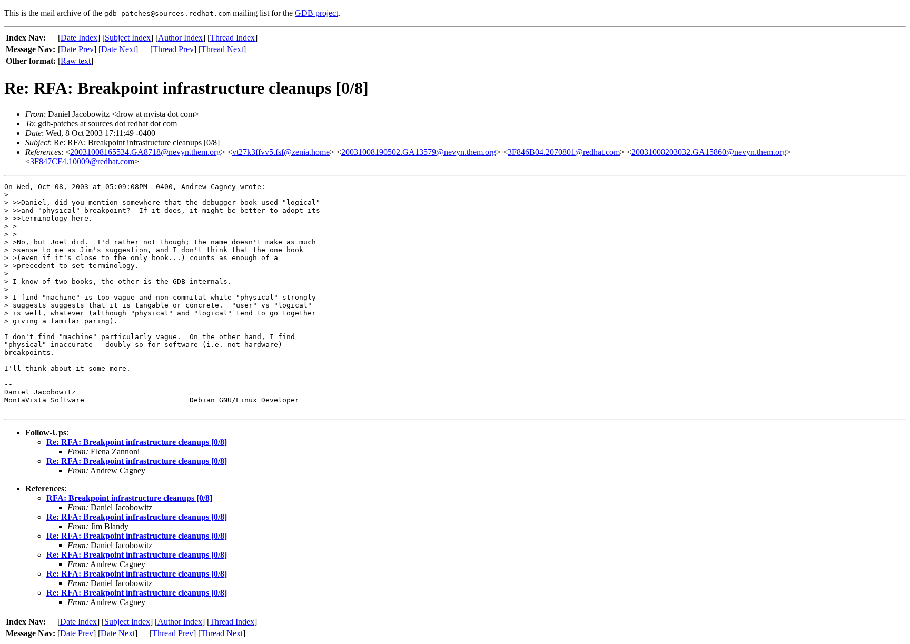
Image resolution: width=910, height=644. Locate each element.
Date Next (118, 49)
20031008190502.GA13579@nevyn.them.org (418, 151)
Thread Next (222, 49)
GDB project (316, 12)
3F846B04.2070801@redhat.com (564, 151)
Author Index (180, 37)
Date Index (79, 37)
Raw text (76, 60)
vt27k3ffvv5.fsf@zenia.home (281, 151)
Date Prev (77, 49)
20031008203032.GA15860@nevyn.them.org (708, 151)
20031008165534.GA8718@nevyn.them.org (145, 151)
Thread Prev (173, 49)
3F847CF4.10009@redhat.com (82, 161)
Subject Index (128, 37)
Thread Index (232, 37)
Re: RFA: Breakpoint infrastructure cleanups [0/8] (136, 442)
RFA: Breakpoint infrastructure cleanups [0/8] (129, 497)
